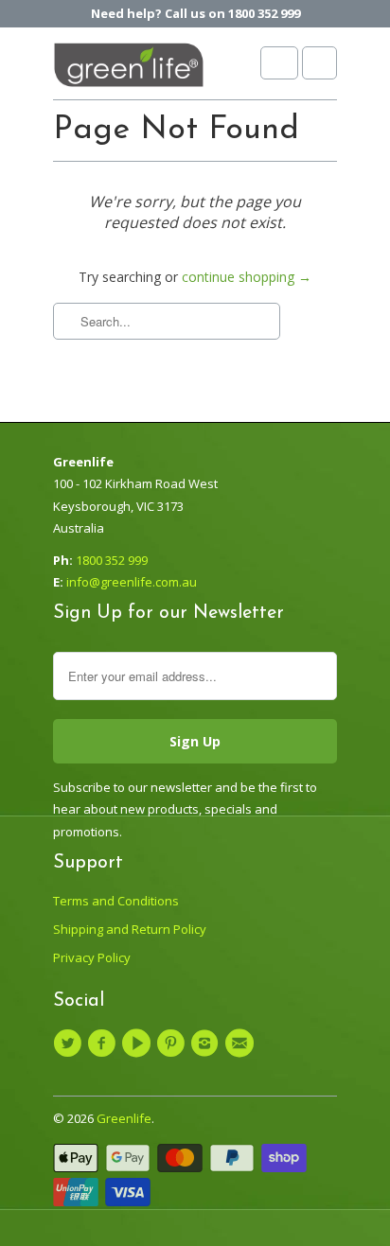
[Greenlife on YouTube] (139, 1043)
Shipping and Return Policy (129, 929)
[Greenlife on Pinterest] (173, 1043)
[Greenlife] (128, 70)
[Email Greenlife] (241, 1043)
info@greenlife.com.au (131, 581)
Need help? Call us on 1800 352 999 (195, 13)
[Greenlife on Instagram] (207, 1043)
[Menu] (279, 62)
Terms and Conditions (116, 900)
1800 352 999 (112, 560)
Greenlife (124, 1118)
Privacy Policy (92, 957)
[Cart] (319, 62)
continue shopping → (246, 277)
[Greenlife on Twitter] (70, 1043)
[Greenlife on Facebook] (104, 1043)
